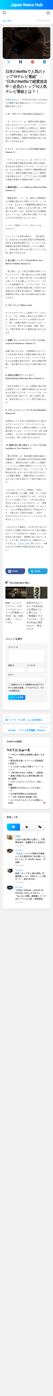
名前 (11, 665)
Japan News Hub (26, 4)
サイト (11, 675)
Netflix (14, 99)
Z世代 (17, 836)
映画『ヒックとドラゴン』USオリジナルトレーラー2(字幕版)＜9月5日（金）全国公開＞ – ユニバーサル (14, 612)
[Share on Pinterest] (32, 62)
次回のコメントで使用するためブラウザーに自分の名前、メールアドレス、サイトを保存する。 (26, 687)
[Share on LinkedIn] (44, 62)
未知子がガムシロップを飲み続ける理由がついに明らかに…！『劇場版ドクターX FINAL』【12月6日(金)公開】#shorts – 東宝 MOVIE (35, 615)
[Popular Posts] (26, 827)
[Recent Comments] (39, 827)
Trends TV (22, 543)
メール (31, 665)
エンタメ (7, 20)
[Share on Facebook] (21, 62)
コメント (13, 647)
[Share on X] (9, 62)
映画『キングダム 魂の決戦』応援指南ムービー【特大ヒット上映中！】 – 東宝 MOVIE (30, 876)
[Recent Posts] (13, 827)
